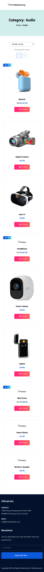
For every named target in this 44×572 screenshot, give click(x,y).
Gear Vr (22, 214)
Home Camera (22, 306)
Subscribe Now (21, 555)
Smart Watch (22, 432)
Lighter (22, 364)
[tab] (18, 55)
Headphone (22, 248)
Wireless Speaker (22, 467)
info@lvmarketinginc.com (10, 522)
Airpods (22, 99)
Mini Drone (22, 398)
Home (18, 25)
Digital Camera (22, 157)
